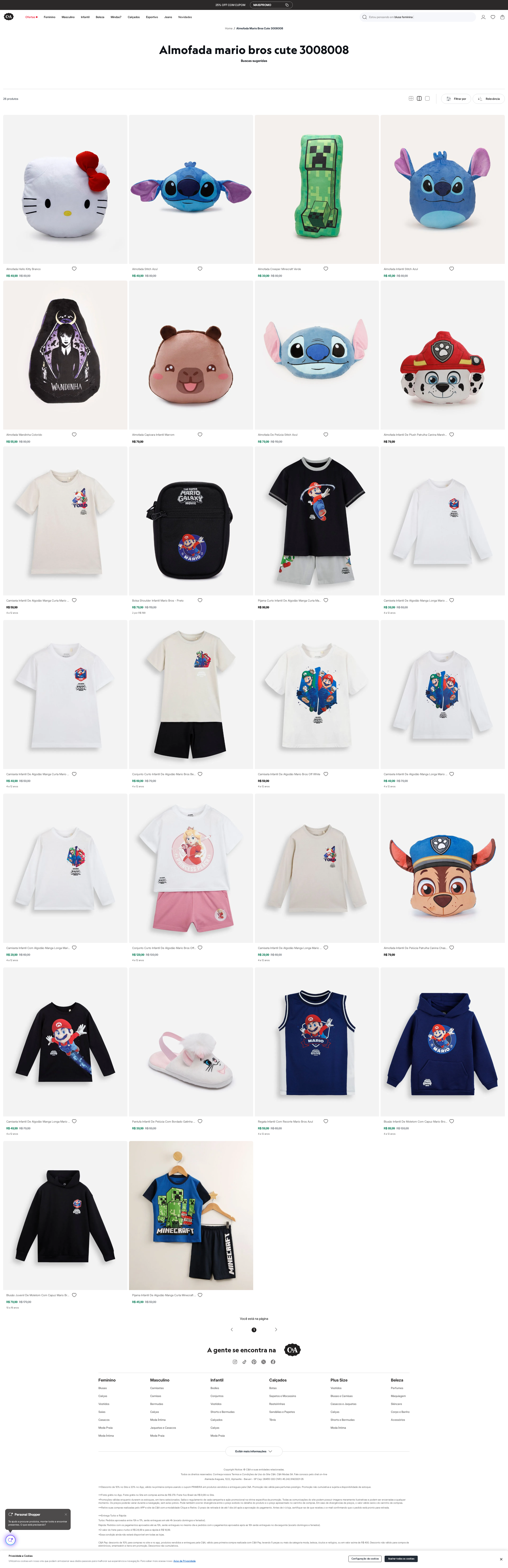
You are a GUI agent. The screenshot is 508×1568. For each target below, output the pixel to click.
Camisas (155, 1396)
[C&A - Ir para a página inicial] (8, 17)
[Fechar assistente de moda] (65, 1514)
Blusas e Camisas (342, 1396)
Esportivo (152, 17)
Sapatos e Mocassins (282, 1396)
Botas (273, 1388)
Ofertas (30, 17)
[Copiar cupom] (287, 5)
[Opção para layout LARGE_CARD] (427, 98)
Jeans (168, 17)
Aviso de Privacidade (184, 1561)
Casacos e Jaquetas (343, 1404)
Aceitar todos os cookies (401, 1558)
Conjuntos (217, 1396)
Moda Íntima (106, 1435)
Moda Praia (105, 1427)
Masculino (68, 17)
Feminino (49, 17)
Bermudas (156, 1404)
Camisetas (157, 1388)
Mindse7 (116, 17)
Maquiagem (398, 1396)
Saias (101, 1411)
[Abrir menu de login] (483, 17)
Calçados (134, 17)
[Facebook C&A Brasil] (273, 1362)
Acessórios (398, 1419)
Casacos (104, 1419)
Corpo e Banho (400, 1411)
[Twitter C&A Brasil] (263, 1362)
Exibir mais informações (250, 1451)
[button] (418, 17)
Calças (102, 1396)
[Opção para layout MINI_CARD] (411, 98)
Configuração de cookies (365, 1558)
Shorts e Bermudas (223, 1411)
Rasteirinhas (277, 1404)
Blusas (102, 1388)
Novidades (185, 17)
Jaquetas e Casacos (163, 1427)
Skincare (396, 1404)
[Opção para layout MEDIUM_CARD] (419, 98)
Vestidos (103, 1404)
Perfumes (397, 1388)
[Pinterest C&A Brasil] (254, 1362)
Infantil (85, 17)
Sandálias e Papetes (282, 1411)
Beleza (100, 17)
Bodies (215, 1388)
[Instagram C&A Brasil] (235, 1362)
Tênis (272, 1419)
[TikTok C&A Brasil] (244, 1362)
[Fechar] (501, 1559)
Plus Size (339, 1380)
